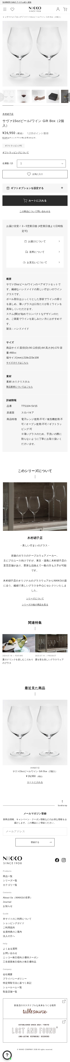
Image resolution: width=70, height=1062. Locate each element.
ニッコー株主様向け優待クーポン (20, 957)
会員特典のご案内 (12, 931)
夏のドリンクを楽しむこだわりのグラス (17, 661)
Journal (7, 902)
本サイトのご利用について (17, 918)
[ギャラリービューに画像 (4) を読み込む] (52, 96)
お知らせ (7, 906)
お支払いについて (37, 262)
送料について (36, 251)
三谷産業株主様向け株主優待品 (19, 961)
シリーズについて (35, 598)
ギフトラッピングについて (15, 152)
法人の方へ (9, 936)
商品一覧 (7, 876)
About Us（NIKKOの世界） (17, 897)
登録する (35, 842)
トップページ (8, 17)
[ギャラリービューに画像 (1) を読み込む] (8, 96)
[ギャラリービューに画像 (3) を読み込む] (38, 96)
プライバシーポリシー (15, 978)
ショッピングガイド (13, 923)
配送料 (5, 138)
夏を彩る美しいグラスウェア (49, 659)
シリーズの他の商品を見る (35, 604)
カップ (19, 17)
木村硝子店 (8, 114)
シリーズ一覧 (10, 880)
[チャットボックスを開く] (7, 1055)
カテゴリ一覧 (10, 885)
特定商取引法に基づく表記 (17, 983)
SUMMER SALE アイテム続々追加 (16, 2)
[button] (4, 9)
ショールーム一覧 (12, 987)
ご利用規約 (9, 927)
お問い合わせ (10, 953)
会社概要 (7, 974)
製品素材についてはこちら (19, 386)
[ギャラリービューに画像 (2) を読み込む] (23, 96)
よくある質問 (10, 948)
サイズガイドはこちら (17, 362)
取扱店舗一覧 (10, 991)
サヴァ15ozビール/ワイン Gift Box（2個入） (35, 771)
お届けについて (37, 241)
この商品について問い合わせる (35, 211)
